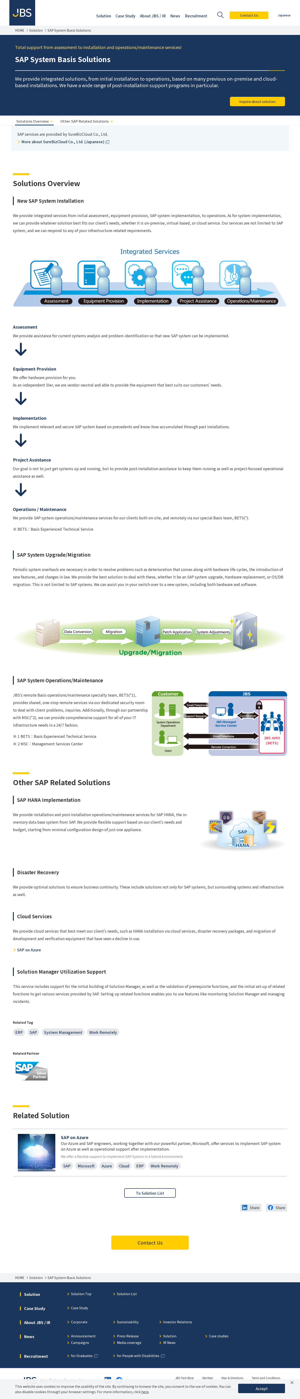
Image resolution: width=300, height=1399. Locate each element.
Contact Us (249, 15)
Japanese (284, 15)
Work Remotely (103, 1032)
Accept (262, 1388)
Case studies (219, 1336)
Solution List (127, 1294)
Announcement (83, 1336)
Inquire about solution (257, 101)
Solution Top (81, 1294)
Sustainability (128, 1322)
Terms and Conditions (266, 1378)
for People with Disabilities (138, 1356)
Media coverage (129, 1343)
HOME (19, 30)
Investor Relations (177, 1322)
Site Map (207, 1378)
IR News (169, 1343)
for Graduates (82, 1356)
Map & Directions (232, 1378)
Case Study (79, 1308)
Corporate (79, 1322)
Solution (36, 30)
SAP (33, 1032)
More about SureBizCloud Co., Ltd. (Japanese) (62, 141)
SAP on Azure (29, 950)
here (145, 1391)
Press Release (128, 1336)
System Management (63, 1032)
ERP (19, 1032)
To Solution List (150, 1193)
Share (254, 1207)
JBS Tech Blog (184, 1378)
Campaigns (80, 1343)
